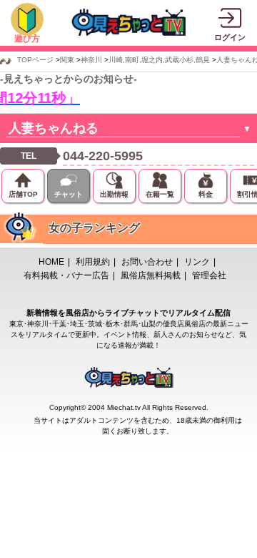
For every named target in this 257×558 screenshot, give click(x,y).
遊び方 (27, 39)
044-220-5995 (103, 156)
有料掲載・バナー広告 (66, 275)
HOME (51, 262)
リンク (197, 262)
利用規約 (93, 262)
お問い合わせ (147, 262)
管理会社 (209, 275)
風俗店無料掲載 (151, 275)
